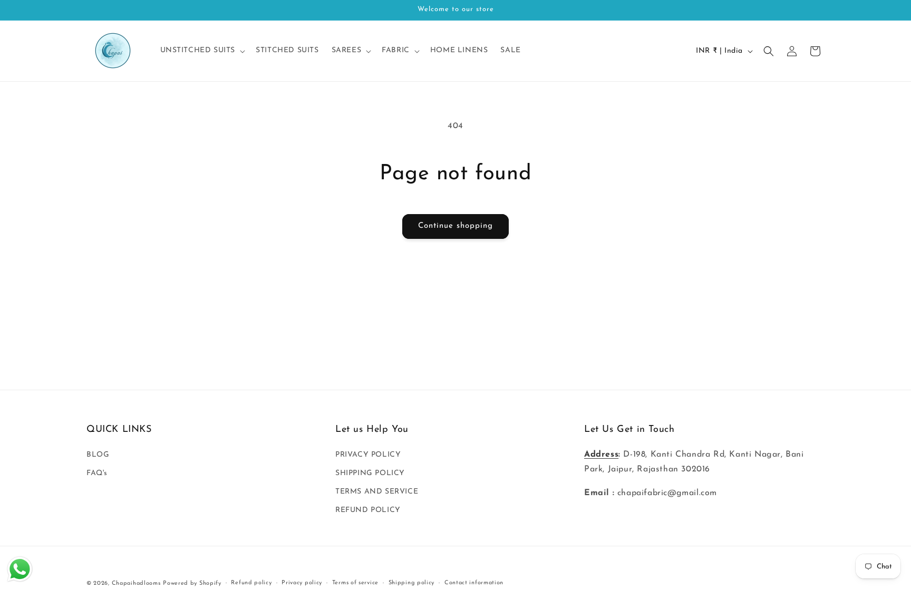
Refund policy (251, 583)
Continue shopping (455, 226)
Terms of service (355, 583)
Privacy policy (302, 583)
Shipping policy (412, 583)
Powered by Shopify (192, 583)
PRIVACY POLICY (368, 455)
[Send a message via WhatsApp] (19, 569)
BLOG (97, 455)
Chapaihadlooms (136, 583)
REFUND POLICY (368, 510)
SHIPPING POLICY (370, 473)
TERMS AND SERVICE (376, 492)
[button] (202, 51)
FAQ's (97, 473)
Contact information (473, 583)
